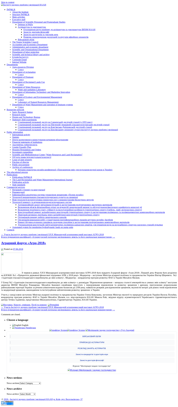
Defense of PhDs (25, 24)
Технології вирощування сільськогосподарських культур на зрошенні (45, 197)
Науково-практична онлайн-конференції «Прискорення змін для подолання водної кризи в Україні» (65, 170)
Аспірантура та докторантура (32, 27)
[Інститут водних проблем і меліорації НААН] (23, 5)
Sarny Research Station (22, 112)
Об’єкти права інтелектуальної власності (31, 157)
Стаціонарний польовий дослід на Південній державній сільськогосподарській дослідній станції (63, 124)
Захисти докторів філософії (36, 32)
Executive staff (18, 19)
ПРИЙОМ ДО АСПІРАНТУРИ (91, 342)
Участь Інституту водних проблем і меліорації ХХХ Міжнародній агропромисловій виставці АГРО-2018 (52, 234)
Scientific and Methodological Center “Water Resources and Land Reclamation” (47, 155)
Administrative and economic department (30, 47)
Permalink (54, 305)
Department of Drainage (23, 77)
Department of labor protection (25, 52)
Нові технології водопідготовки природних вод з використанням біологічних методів (53, 200)
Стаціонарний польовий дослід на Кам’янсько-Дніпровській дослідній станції (55, 127)
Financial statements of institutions (27, 142)
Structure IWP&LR (20, 14)
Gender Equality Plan (21, 147)
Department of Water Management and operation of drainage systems (42, 104)
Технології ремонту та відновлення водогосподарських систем (42, 202)
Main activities (18, 17)
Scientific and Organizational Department (30, 49)
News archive (13, 394)
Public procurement (20, 165)
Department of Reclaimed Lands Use (28, 82)
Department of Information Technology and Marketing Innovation (41, 92)
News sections (13, 383)
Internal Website (19, 62)
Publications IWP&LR (22, 177)
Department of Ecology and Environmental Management (37, 97)
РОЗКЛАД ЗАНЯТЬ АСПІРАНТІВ (92, 348)
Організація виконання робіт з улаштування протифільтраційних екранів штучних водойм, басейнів (65, 220)
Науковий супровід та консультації (28, 190)
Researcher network (15, 109)
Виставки (8, 305)
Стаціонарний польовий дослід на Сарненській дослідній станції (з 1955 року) (55, 122)
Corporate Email (19, 59)
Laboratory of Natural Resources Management (38, 102)
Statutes (15, 137)
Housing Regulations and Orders (26, 150)
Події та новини (39, 305)
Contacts (10, 230)
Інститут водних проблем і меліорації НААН (31, 399)
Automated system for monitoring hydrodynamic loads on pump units (42, 227)
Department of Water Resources (26, 87)
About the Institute (20, 12)
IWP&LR (11, 9)
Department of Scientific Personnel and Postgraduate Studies (38, 22)
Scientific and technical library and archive (31, 54)
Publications (12, 175)
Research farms (19, 114)
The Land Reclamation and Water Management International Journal (42, 180)
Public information (15, 132)
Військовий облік (26, 39)
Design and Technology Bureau (26, 117)
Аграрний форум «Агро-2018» (23, 243)
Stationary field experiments (24, 119)
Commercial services (16, 187)
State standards (18, 185)
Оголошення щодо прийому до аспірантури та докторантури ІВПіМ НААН (59, 29)
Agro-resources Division (23, 67)
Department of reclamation (24, 72)
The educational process (17, 172)
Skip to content (7, 2)
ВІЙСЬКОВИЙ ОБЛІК (91, 336)
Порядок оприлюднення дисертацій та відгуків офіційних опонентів (55, 37)
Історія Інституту (20, 57)
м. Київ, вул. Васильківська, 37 (68, 399)
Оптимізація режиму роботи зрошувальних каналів (42, 217)
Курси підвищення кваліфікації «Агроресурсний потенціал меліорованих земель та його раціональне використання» (58, 237)
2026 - (6, 399)
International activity (21, 134)
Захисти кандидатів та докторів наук (40, 34)
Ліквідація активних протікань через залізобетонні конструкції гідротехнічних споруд (58, 215)
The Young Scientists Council (25, 42)
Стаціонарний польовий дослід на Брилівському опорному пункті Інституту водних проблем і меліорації (68, 129)
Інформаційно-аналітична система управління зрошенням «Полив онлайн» (48, 195)
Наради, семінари (22, 305)
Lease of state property (22, 160)
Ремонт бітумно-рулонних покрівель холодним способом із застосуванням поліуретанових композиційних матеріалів (73, 222)
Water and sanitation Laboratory (32, 89)
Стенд (21, 69)
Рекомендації (18, 192)
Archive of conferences (22, 167)
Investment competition (22, 152)
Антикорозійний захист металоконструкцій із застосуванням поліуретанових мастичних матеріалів (65, 205)
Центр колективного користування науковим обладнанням (40, 139)
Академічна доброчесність (24, 144)
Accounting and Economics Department (29, 44)
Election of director (20, 162)
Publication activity (20, 182)
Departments (12, 64)
